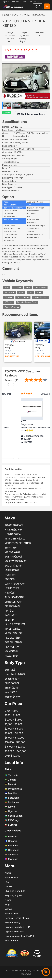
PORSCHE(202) (13, 642)
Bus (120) (10, 669)
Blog (7, 904)
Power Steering (40, 297)
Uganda (12, 811)
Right (39, 292)
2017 (7, 287)
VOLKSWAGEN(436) (16, 561)
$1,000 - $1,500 (13, 719)
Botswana (13, 797)
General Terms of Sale (17, 918)
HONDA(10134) (13, 534)
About (8, 872)
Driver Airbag (23, 297)
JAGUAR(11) (11, 615)
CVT (30, 292)
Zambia (12, 779)
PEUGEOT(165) (13, 637)
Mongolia (13, 859)
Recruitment (11, 940)
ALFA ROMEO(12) (14, 597)
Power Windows (12, 307)
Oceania (12, 841)
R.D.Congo (13, 820)
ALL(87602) (11, 655)
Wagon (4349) (13, 696)
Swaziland (13, 854)
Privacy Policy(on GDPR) (18, 927)
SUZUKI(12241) (13, 565)
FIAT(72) (9, 610)
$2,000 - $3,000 (14, 728)
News (8, 900)
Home (5, 14)
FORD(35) (10, 579)
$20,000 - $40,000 (15, 751)
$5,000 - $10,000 (14, 737)
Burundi (12, 824)
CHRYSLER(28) (13, 601)
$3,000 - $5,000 (14, 733)
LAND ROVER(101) (15, 624)
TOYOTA (16, 14)
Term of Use (11, 913)
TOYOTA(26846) (14, 525)
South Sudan (15, 815)
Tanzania (13, 775)
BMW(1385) (11, 547)
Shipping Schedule (15, 891)
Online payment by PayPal (19, 936)
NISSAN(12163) (13, 529)
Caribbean (13, 850)
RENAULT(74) (12, 646)
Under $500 (11, 710)
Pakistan (12, 836)
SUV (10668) (12, 683)
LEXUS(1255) (12, 588)
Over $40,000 (12, 755)
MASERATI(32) (13, 628)
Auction (9, 886)
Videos (8, 909)
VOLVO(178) (11, 651)
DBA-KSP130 (40, 287)
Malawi (12, 784)
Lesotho (12, 793)
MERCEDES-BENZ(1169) (18, 543)
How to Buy (11, 877)
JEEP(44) (10, 619)
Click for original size (33, 114)
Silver (21, 292)
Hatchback (9, 292)
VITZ (27, 14)
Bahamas (13, 845)
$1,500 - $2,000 (14, 724)
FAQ (7, 882)
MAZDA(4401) (13, 552)
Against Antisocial (14, 931)
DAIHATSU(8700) (15, 583)
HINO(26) (10, 592)
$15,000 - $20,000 (15, 746)
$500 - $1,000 (13, 715)
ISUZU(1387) (12, 570)
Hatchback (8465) (15, 674)
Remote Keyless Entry (26, 302)
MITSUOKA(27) (13, 633)
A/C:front (9, 302)
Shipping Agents (14, 895)
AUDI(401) (10, 574)
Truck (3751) (12, 687)
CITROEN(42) (12, 606)
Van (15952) (11, 692)
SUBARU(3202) (13, 556)
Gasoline (8, 297)
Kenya (11, 806)
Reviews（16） (13, 380)
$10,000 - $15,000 (15, 742)
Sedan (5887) (12, 678)
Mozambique (15, 788)
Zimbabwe (13, 802)
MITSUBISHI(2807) (15, 538)
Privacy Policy (12, 922)
